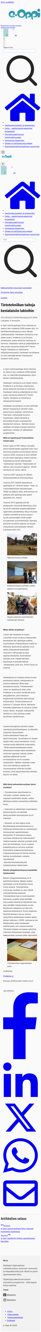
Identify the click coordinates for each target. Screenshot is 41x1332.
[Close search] (4, 43)
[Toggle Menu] (3, 152)
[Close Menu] (3, 164)
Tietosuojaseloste (15, 1317)
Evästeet (11, 1320)
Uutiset (4, 298)
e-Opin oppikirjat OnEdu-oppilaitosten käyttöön (18, 1239)
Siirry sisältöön (7, 2)
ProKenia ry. (8, 976)
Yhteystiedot (13, 1314)
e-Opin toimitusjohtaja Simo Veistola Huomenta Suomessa (17, 1229)
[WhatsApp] (20, 1174)
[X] (20, 1134)
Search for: (8, 47)
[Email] (20, 1210)
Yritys (9, 1311)
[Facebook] (20, 1058)
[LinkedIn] (20, 1099)
